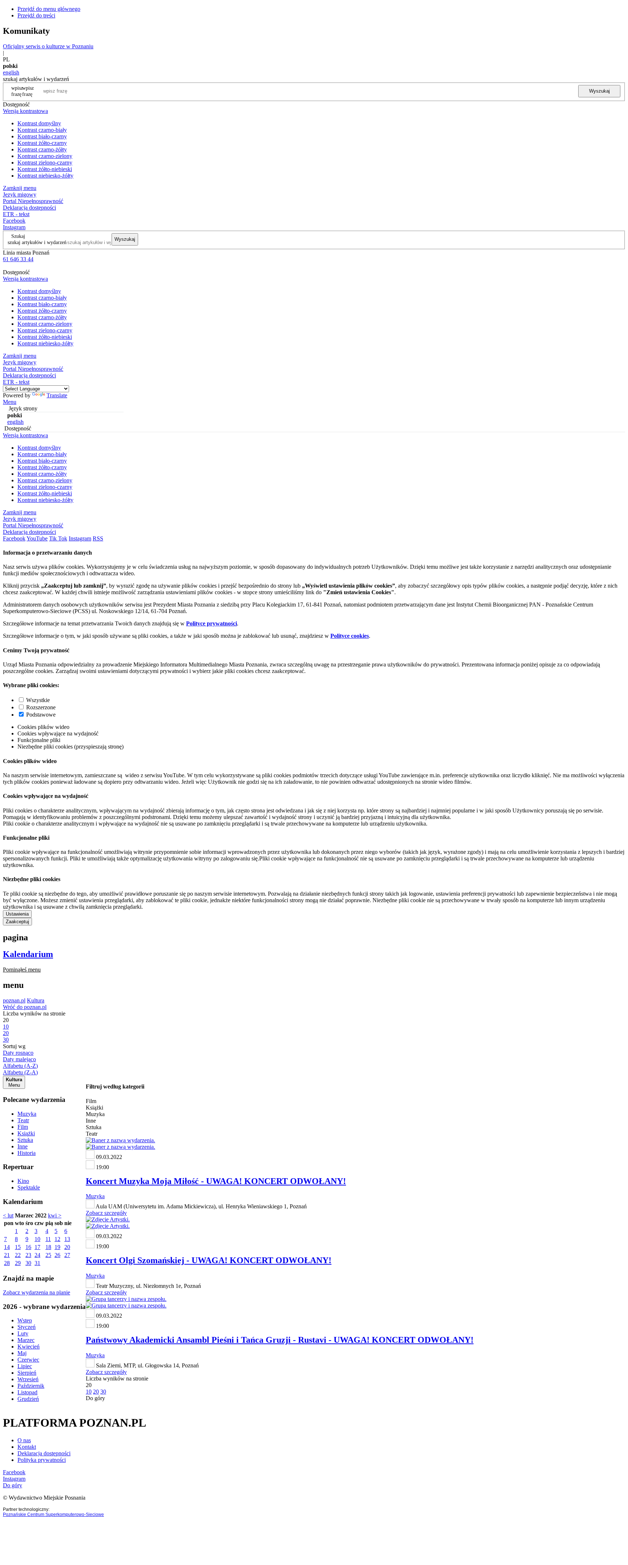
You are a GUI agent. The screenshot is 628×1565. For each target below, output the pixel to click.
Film (22, 1127)
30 (28, 1263)
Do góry (95, 1398)
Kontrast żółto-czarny (42, 143)
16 (28, 1247)
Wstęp (24, 1320)
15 (18, 1247)
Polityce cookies (349, 636)
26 (57, 1255)
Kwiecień (28, 1346)
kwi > (54, 1215)
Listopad (27, 1392)
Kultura (35, 1000)
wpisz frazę (28, 91)
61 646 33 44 (18, 259)
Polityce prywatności (211, 623)
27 (67, 1255)
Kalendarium (28, 954)
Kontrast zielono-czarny (44, 162)
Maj (22, 1353)
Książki (26, 1133)
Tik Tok (58, 538)
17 (37, 1247)
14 (7, 1247)
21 (7, 1255)
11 (48, 1239)
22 (18, 1255)
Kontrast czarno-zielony (44, 156)
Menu (9, 402)
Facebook (14, 221)
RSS (98, 538)
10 (37, 1239)
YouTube (37, 538)
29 (18, 1263)
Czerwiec (28, 1360)
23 (28, 1255)
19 (57, 1247)
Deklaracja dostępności (44, 1453)
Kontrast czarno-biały (42, 130)
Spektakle (28, 1187)
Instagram (14, 227)
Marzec (26, 1340)
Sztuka (25, 1140)
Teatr (23, 1120)
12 (57, 1239)
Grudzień (28, 1399)
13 (67, 1239)
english (11, 72)
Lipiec (24, 1366)
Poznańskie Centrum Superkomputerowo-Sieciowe (53, 1514)
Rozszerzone (41, 707)
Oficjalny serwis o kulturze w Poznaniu (48, 46)
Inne (22, 1146)
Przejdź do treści (36, 15)
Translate (57, 395)
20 (67, 1247)
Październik (30, 1386)
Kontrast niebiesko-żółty (45, 176)
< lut (8, 1215)
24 (37, 1255)
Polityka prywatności (41, 1460)
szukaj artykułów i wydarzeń (37, 242)
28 (7, 1263)
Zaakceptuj (17, 921)
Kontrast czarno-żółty (42, 149)
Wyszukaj (599, 91)
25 (48, 1255)
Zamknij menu (19, 188)
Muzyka (26, 1114)
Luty (22, 1333)
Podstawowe (41, 714)
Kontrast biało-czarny (42, 136)
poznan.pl (14, 1000)
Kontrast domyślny (39, 123)
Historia (26, 1153)
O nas (24, 1440)
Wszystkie (38, 700)
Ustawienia (17, 914)
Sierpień (26, 1373)
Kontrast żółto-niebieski (44, 169)
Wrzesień (28, 1379)
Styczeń (26, 1327)
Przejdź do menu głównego (48, 9)
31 (37, 1263)
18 (48, 1247)
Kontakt (26, 1447)
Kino (23, 1181)
